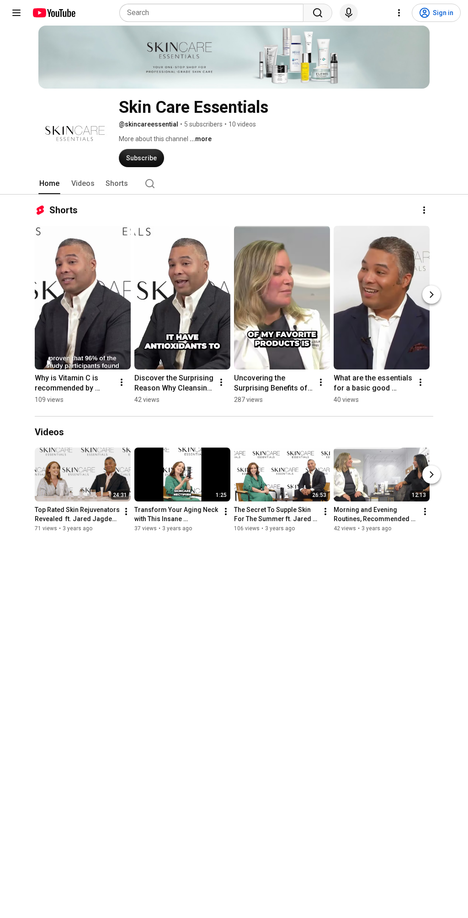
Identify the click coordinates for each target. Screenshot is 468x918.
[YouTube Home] (54, 13)
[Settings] (399, 12)
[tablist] (234, 184)
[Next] (431, 294)
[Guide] (16, 12)
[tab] (49, 184)
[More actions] (424, 210)
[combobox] (214, 12)
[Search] (317, 13)
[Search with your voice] (349, 13)
